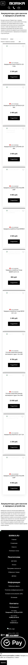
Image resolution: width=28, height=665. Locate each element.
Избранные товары (14, 572)
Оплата (14, 564)
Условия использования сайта (14, 593)
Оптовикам (14, 597)
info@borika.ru (14, 622)
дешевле (16, 39)
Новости (14, 547)
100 (20, 41)
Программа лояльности (14, 568)
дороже (21, 39)
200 (22, 41)
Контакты (14, 603)
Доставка (14, 561)
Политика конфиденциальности (14, 590)
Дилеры (14, 576)
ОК (1, 653)
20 (17, 41)
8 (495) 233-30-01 (14, 617)
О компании (14, 543)
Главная (14, 539)
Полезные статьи (14, 550)
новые (11, 39)
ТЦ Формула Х (14, 607)
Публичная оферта (14, 586)
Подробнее (14, 77)
